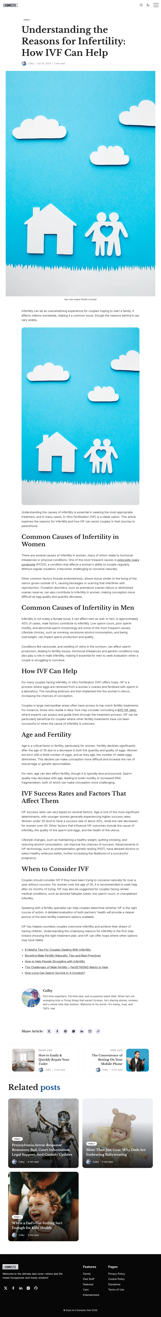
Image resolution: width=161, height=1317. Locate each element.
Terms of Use (116, 1289)
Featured (88, 1284)
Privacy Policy (116, 1273)
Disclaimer (114, 1284)
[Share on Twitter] (49, 1031)
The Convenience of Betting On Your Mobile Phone (107, 1060)
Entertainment (91, 1294)
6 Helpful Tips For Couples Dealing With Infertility (58, 949)
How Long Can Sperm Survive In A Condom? (55, 973)
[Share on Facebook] (57, 1031)
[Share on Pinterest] (65, 1031)
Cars (86, 1289)
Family (87, 1273)
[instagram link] (28, 1288)
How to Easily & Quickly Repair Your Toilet (54, 1060)
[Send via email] (90, 1031)
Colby (31, 63)
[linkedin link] (21, 1288)
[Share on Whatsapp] (73, 1031)
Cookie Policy (116, 1279)
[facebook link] (13, 1288)
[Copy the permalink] (98, 1031)
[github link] (36, 1288)
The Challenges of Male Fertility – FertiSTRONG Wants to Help (66, 967)
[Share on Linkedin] (82, 1031)
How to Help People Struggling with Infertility (55, 961)
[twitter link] (6, 1288)
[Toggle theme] (148, 5)
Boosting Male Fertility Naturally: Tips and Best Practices (63, 955)
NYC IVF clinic (126, 710)
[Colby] (24, 63)
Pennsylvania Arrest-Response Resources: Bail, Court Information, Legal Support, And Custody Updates (42, 1149)
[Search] (141, 5)
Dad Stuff (88, 1279)
